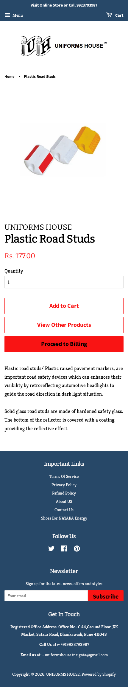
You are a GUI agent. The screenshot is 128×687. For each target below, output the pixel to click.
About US (64, 501)
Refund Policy (64, 493)
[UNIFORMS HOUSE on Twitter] (51, 549)
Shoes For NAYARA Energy (64, 518)
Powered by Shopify (99, 674)
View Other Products (64, 325)
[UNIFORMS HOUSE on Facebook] (64, 549)
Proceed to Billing (64, 344)
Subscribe (105, 597)
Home (9, 76)
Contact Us (64, 509)
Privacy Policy (64, 484)
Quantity (13, 271)
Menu (17, 15)
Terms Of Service (64, 476)
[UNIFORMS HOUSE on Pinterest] (77, 549)
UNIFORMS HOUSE (63, 674)
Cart (119, 15)
